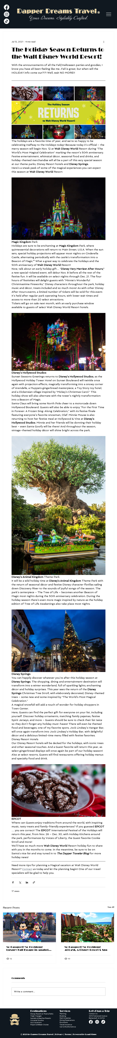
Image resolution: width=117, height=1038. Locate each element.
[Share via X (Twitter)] (20, 882)
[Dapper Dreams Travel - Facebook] (6, 7)
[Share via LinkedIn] (27, 882)
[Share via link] (34, 882)
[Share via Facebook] (13, 882)
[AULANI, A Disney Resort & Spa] (87, 927)
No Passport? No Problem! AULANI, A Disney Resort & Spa (85, 948)
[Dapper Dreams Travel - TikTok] (6, 21)
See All (111, 907)
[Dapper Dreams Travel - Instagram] (6, 14)
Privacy (59, 1034)
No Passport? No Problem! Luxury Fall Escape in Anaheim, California (29, 948)
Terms (68, 1034)
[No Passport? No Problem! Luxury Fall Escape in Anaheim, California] (29, 927)
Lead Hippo (91, 1034)
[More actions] (103, 41)
